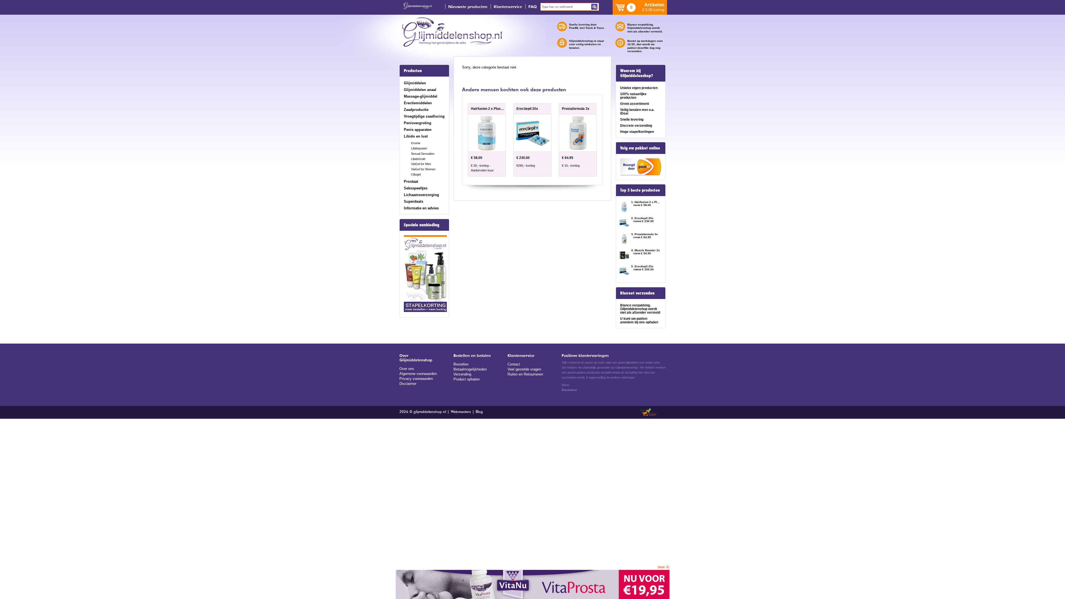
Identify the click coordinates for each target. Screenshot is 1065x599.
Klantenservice (508, 6)
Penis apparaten (418, 130)
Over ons (406, 369)
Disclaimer (407, 384)
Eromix (415, 143)
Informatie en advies (421, 208)
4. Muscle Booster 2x (645, 250)
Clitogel (416, 174)
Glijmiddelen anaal (420, 90)
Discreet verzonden (637, 293)
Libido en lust (416, 136)
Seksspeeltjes (415, 188)
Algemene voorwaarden (418, 374)
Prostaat (411, 181)
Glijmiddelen (415, 83)
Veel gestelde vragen (524, 369)
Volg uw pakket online (640, 148)
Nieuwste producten (467, 6)
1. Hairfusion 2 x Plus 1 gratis (645, 202)
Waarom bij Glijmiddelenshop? (636, 73)
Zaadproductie (416, 110)
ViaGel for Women (423, 169)
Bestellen (460, 364)
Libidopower (419, 148)
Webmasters (461, 412)
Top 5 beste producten (640, 190)
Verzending (462, 374)
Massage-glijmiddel (420, 96)
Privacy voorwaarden (416, 379)
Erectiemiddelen (418, 103)
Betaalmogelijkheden (470, 369)
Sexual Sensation (422, 153)
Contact (514, 364)
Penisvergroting (417, 123)
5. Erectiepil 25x (642, 266)
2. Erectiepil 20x (642, 218)
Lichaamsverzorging (421, 195)
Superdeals (413, 201)
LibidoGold (418, 159)
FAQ (532, 6)
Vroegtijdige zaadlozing (424, 116)
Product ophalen (466, 379)
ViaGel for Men (421, 164)
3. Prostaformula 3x (644, 234)
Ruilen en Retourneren (525, 374)
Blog (479, 412)
